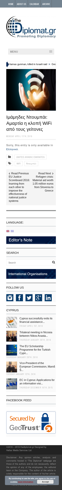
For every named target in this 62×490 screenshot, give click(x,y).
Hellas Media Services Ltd (18, 450)
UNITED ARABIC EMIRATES (30, 157)
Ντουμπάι (31, 163)
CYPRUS (12, 310)
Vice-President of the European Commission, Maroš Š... (37, 366)
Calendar (34, 4)
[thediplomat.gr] (31, 36)
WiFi (19, 163)
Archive (46, 4)
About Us (21, 4)
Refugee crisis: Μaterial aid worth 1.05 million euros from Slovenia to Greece (43, 183)
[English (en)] (7, 230)
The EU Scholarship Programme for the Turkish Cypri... (35, 350)
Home (10, 4)
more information (25, 482)
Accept (45, 481)
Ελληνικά (12, 149)
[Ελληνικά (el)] (12, 230)
